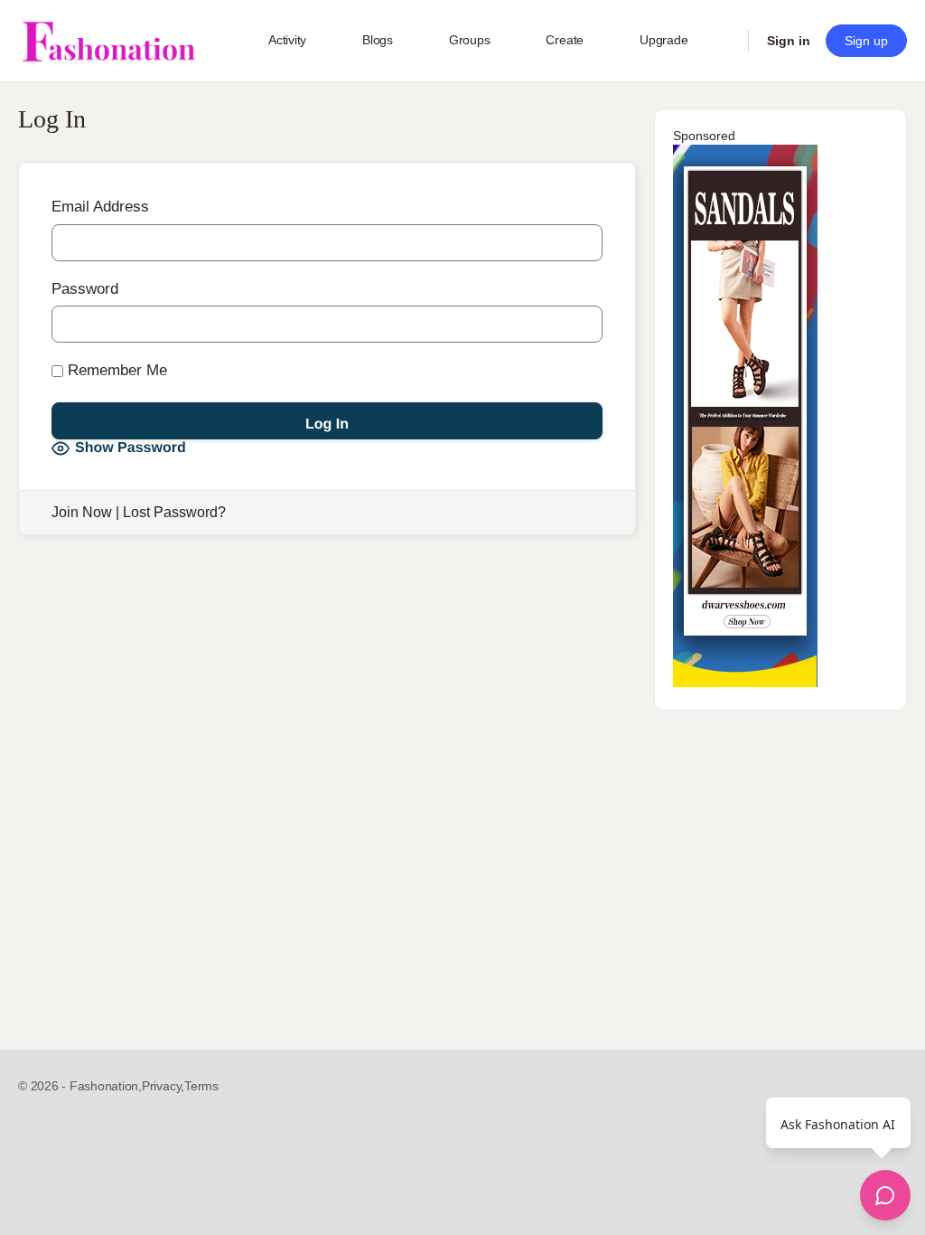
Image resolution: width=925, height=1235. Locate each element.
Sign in (788, 40)
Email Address (100, 206)
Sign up (866, 40)
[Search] (723, 41)
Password (84, 288)
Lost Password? (174, 512)
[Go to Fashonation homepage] (108, 41)
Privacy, (163, 1086)
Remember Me (115, 370)
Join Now (81, 512)
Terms (201, 1086)
